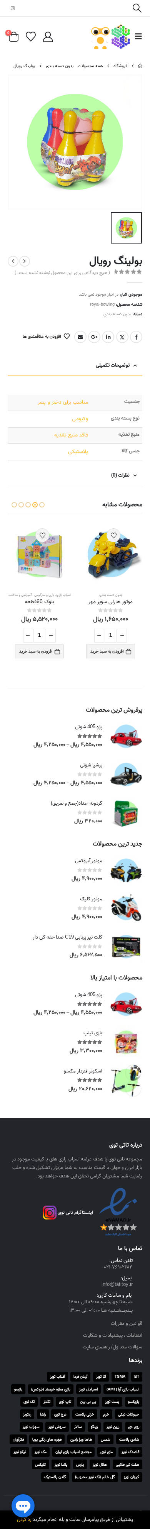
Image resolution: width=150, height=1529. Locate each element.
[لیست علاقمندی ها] (31, 37)
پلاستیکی (78, 451)
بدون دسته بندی (117, 314)
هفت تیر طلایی (127, 1464)
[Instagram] (13, 8)
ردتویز (27, 1414)
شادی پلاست (129, 1439)
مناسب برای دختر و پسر (63, 402)
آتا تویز (101, 1376)
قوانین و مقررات (126, 1323)
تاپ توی (65, 1402)
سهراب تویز (31, 1427)
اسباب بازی (63, 595)
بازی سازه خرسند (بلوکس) (50, 1389)
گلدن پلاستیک (55, 1477)
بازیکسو (133, 1402)
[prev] (24, 261)
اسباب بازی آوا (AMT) (123, 1389)
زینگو (94, 1427)
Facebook (136, 337)
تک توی (29, 1402)
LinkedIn (108, 337)
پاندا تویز (61, 1464)
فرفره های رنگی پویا (47, 1439)
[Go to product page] (110, 554)
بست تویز (112, 1402)
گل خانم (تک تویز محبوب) (95, 1477)
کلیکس (40, 1464)
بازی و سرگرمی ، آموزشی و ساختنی (30, 595)
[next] (13, 261)
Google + (94, 337)
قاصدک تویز (130, 1452)
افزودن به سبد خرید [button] (107, 651)
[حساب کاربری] (48, 37)
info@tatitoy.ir (117, 1284)
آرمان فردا (80, 1376)
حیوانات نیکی (128, 1414)
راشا (43, 1414)
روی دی (133, 1427)
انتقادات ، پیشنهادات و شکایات (112, 1335)
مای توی (106, 1452)
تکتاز (46, 1402)
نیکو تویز (19, 1452)
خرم (106, 1414)
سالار (78, 1427)
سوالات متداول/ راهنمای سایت (112, 1347)
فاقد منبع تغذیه (71, 435)
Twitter (122, 337)
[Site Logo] (110, 36)
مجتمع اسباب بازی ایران (73, 1452)
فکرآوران (18, 1439)
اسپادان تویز (88, 1389)
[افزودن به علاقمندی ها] (113, 535)
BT (136, 1376)
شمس (105, 1439)
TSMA (120, 1376)
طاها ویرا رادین (81, 1439)
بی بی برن (88, 1402)
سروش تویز (57, 1427)
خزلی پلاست (84, 1414)
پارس (80, 1464)
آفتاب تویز (57, 1376)
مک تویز (41, 1452)
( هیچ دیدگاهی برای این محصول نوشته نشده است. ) (62, 272)
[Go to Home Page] (140, 66)
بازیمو (18, 1389)
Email (80, 337)
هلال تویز (100, 1464)
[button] (137, 8)
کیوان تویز (131, 1477)
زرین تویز (113, 1427)
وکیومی (80, 418)
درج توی (60, 1414)
